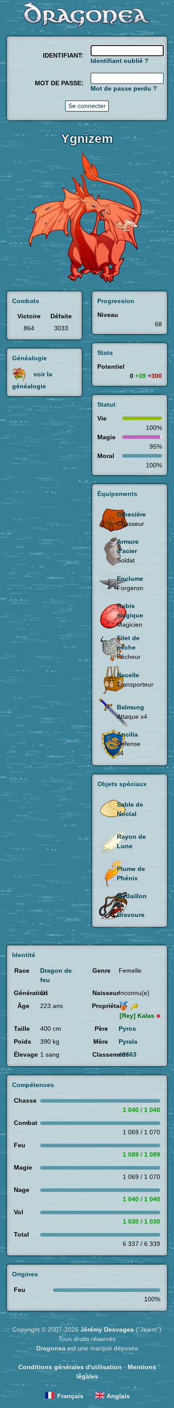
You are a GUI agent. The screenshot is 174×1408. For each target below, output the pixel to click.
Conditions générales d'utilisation (70, 1367)
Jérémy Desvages (107, 1329)
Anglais (118, 1396)
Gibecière (131, 514)
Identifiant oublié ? (120, 60)
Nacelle (128, 675)
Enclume (130, 578)
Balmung (130, 707)
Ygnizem (87, 139)
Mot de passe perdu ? (124, 88)
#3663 (128, 1054)
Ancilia (127, 734)
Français (70, 1396)
